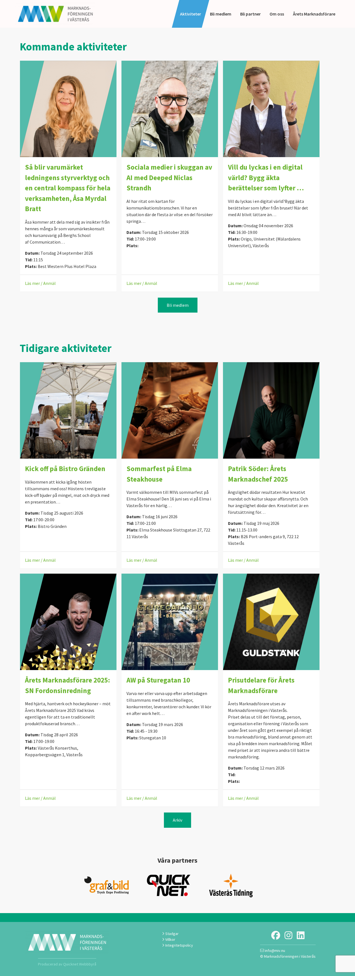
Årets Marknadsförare (314, 14)
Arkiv (177, 820)
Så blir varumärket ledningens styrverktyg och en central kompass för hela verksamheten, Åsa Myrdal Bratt (67, 188)
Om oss (277, 14)
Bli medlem (220, 14)
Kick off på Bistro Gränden (65, 468)
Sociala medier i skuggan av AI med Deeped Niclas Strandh (169, 177)
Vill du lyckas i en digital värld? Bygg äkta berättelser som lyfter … (266, 177)
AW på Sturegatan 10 (158, 680)
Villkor (169, 939)
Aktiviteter (190, 14)
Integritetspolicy (178, 945)
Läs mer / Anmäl (40, 283)
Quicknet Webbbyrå (79, 964)
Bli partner (250, 14)
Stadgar (171, 933)
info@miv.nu (274, 950)
